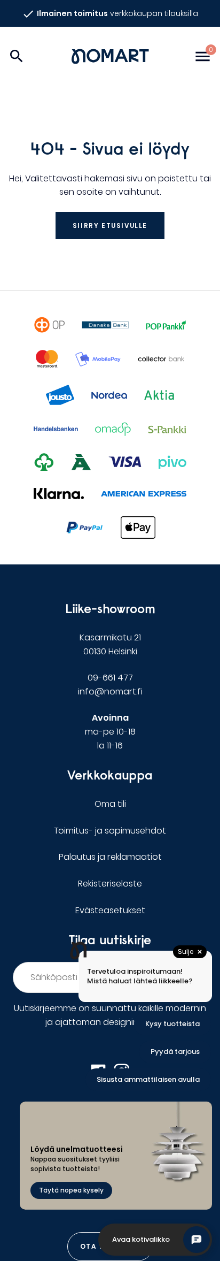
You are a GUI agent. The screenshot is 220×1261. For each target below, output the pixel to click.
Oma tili (110, 804)
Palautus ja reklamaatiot (110, 857)
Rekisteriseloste (110, 883)
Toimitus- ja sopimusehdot (110, 830)
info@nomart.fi (110, 691)
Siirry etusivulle (110, 225)
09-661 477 (110, 677)
